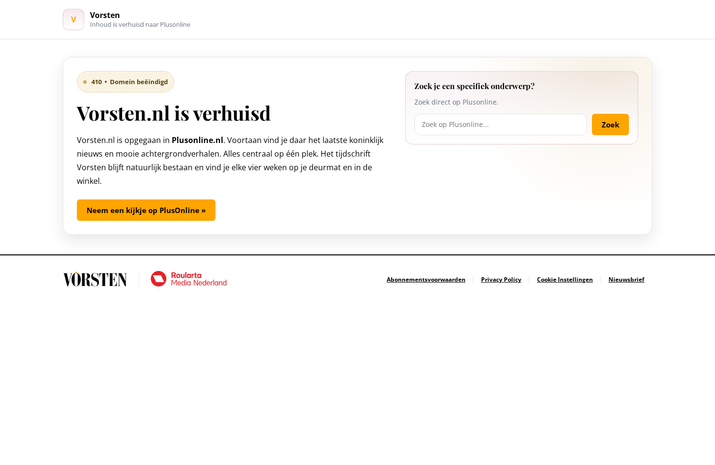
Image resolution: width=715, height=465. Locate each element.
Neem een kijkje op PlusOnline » (146, 210)
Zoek (610, 124)
